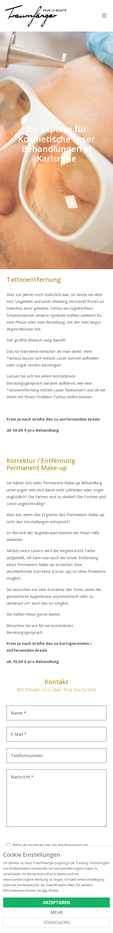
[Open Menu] (104, 15)
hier (45, 890)
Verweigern (56, 922)
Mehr (56, 912)
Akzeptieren (56, 902)
